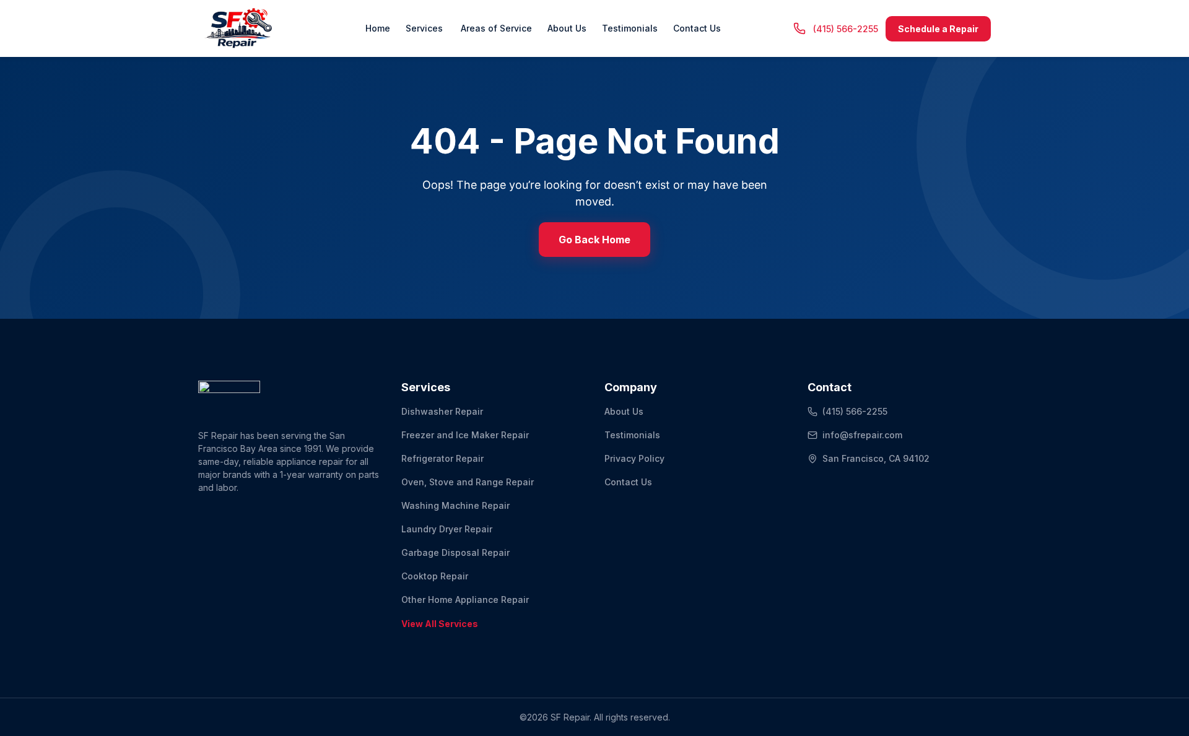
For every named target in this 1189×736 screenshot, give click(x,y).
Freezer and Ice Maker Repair (465, 435)
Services (424, 28)
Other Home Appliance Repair (465, 599)
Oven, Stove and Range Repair (467, 482)
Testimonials (630, 28)
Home (377, 28)
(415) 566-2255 (854, 411)
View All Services (439, 623)
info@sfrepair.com (862, 435)
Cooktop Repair (434, 576)
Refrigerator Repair (442, 458)
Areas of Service (495, 28)
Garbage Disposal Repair (455, 552)
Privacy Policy (634, 458)
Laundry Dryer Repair (446, 529)
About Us (566, 28)
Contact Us (697, 28)
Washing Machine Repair (455, 505)
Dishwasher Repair (442, 411)
